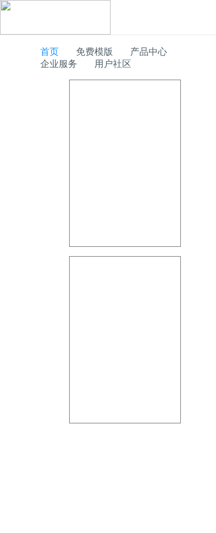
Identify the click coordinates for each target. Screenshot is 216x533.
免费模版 (94, 52)
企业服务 (58, 64)
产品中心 (148, 52)
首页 (49, 52)
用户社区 (112, 64)
